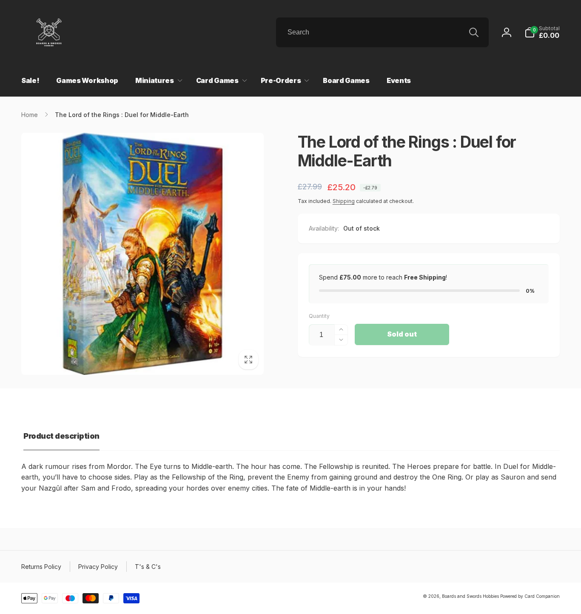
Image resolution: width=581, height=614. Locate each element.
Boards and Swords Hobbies (470, 596)
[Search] (473, 32)
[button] (542, 32)
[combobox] (382, 32)
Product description (61, 435)
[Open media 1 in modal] (142, 254)
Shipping (344, 201)
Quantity (319, 316)
